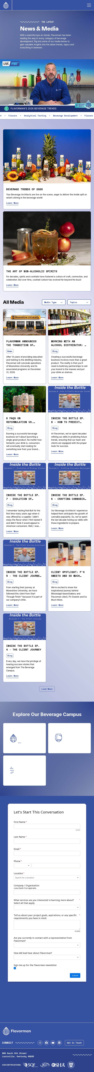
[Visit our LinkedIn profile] (59, 1042)
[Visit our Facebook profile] (46, 1042)
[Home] (6, 5)
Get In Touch (74, 1042)
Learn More (12, 202)
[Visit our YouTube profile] (52, 1042)
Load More (47, 688)
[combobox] (53, 302)
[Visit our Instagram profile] (40, 1042)
